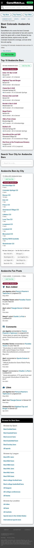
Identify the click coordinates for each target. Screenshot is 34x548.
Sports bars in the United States (14, 516)
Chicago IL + (20, 254)
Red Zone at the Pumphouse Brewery (16, 142)
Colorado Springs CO (9, 90)
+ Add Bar (29, 2)
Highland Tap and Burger (12, 80)
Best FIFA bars (8, 476)
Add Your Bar (8, 54)
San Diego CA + (21, 260)
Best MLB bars (8, 461)
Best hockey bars (9, 444)
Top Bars (6, 15)
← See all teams (6, 51)
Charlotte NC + (20, 263)
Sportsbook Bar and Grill (11, 134)
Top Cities (28, 15)
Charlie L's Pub (18, 316)
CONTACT (28, 530)
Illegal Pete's (7, 111)
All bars (6, 508)
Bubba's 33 (7, 127)
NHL (29, 19)
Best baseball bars (10, 433)
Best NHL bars (8, 468)
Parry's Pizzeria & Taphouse (15, 332)
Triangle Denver (16, 308)
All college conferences (11, 492)
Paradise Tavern (25, 300)
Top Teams (17, 15)
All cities (6, 504)
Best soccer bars (9, 437)
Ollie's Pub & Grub (9, 119)
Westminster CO (7, 106)
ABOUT (6, 530)
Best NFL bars (8, 457)
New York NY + (8, 254)
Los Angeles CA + (23, 257)
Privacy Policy (11, 537)
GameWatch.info (7, 19)
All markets (7, 512)
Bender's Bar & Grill (10, 103)
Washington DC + (9, 257)
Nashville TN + (8, 263)
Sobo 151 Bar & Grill (10, 73)
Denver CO (6, 75)
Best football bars (9, 429)
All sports (6, 448)
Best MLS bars (8, 472)
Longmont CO (7, 144)
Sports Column (22, 358)
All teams (6, 495)
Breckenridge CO (8, 121)
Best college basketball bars (13, 484)
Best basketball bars (10, 441)
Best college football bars (12, 480)
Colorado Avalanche (10, 69)
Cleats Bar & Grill (9, 88)
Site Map (3, 537)
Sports (16, 19)
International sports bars (12, 520)
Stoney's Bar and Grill (10, 96)
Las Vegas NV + (9, 260)
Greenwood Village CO (9, 136)
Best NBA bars (8, 465)
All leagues (7, 488)
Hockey (23, 19)
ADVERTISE (17, 530)
